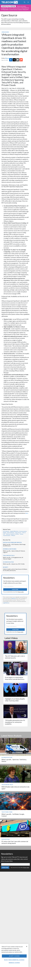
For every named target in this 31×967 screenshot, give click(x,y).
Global (4, 532)
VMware (7, 58)
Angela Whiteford (14, 531)
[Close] (26, 946)
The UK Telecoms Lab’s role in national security (15, 657)
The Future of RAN (7, 812)
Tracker (21, 534)
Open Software (10, 532)
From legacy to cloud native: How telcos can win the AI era (14, 678)
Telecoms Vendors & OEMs (12, 534)
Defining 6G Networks (9, 549)
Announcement (23, 531)
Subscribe (15, 589)
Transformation (6, 535)
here (27, 513)
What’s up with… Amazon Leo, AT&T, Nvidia (13, 564)
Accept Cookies (14, 956)
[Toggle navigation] (28, 2)
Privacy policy (21, 592)
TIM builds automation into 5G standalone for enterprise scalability (15, 722)
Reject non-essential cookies (14, 959)
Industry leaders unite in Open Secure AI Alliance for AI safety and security (15, 569)
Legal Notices (6, 602)
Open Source (9, 15)
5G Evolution (6, 531)
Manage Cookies (14, 962)
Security (5, 567)
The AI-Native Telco (9, 555)
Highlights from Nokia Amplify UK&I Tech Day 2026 (15, 700)
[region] (14, 955)
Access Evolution (8, 562)
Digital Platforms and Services (12, 542)
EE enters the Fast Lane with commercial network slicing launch (15, 842)
